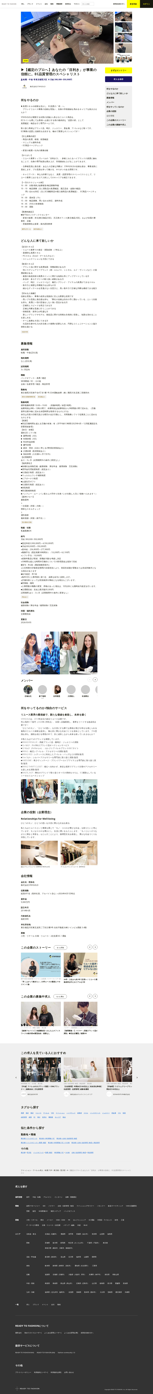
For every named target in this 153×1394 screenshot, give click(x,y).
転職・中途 (28, 79)
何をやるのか (112, 88)
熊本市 (93, 1292)
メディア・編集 (68, 1225)
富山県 (63, 1257)
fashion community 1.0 (66, 1352)
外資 (79, 1225)
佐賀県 (71, 1292)
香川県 (109, 1283)
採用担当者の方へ (87, 1333)
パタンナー (101, 1206)
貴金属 (114, 1113)
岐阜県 (47, 1266)
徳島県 (102, 1283)
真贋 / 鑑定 (48, 1152)
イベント (45, 1304)
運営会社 (18, 1333)
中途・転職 (37, 1197)
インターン (59, 1197)
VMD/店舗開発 (131, 1206)
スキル (86, 1113)
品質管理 (24, 1117)
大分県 (102, 1292)
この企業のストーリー (116, 120)
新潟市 (53, 1257)
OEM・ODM (60, 1220)
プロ (119, 1113)
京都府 (55, 1274)
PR (69, 1220)
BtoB (85, 1225)
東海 (28, 1266)
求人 (28, 1304)
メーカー (50, 1220)
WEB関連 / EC (59, 1152)
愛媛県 (117, 1283)
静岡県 (55, 1266)
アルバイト (48, 1197)
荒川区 (29, 1152)
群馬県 (62, 1243)
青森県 (63, 1234)
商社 (42, 1220)
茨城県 (47, 1243)
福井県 (78, 1257)
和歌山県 (115, 1274)
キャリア (58, 1117)
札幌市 (53, 1234)
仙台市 (85, 1234)
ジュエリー (106, 1113)
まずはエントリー (118, 70)
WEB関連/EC (43, 1211)
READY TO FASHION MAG (24, 1352)
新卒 (28, 1197)
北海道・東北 (31, 1234)
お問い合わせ (69, 1372)
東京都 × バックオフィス (29, 1138)
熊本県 (86, 1292)
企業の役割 (111, 111)
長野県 (94, 1257)
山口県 (94, 1283)
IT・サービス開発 (32, 1225)
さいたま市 (79, 1243)
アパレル (46, 1113)
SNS (52, 1113)
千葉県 (89, 1243)
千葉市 (96, 1243)
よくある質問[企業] (71, 1333)
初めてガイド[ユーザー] (33, 1333)
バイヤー (51, 1206)
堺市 (82, 1274)
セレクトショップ (79, 1220)
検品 (64, 1117)
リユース (38, 1113)
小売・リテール (32, 1220)
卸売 (116, 1220)
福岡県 (47, 1292)
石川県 (70, 1257)
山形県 (102, 1234)
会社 (53, 1304)
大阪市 (77, 1274)
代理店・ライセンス (104, 1220)
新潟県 (47, 1257)
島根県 (55, 1283)
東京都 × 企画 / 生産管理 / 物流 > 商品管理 (85, 1143)
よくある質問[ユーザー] (52, 1333)
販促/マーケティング (115, 1206)
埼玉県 (70, 1243)
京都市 (61, 1274)
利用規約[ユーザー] (41, 1372)
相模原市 (69, 1248)
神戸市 (97, 1274)
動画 (59, 1304)
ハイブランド (71, 1113)
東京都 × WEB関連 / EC (47, 1138)
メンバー (110, 102)
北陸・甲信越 (31, 1257)
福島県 (109, 1234)
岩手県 (70, 1234)
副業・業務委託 (71, 1197)
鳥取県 (47, 1283)
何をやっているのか (115, 106)
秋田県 (94, 1234)
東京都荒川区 (41, 79)
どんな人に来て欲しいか (117, 93)
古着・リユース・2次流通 (51, 1225)
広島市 (85, 1283)
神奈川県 (48, 1248)
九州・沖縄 (30, 1292)
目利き (44, 1117)
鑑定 (32, 1113)
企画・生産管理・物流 (66, 1206)
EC (35, 1117)
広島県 (78, 1283)
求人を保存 (118, 79)
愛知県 (77, 1266)
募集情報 (110, 97)
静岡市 (61, 1266)
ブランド (36, 1304)
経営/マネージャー (33, 1206)
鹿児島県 (118, 1292)
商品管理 (90, 1152)
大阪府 (70, 1274)
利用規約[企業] (56, 1372)
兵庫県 (91, 1274)
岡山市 (69, 1283)
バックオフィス (95, 1113)
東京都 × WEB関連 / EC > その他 (59, 1143)
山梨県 (86, 1257)
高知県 (125, 1283)
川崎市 (61, 1248)
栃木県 (55, 1243)
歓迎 (124, 1113)
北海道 (47, 1234)
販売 (34, 1211)
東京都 (23, 1152)
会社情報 (110, 115)
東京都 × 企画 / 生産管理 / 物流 (67, 1138)
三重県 (94, 1266)
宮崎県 (110, 1292)
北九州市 (54, 1292)
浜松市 (68, 1266)
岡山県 (62, 1283)
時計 (38, 1117)
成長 (30, 1117)
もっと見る (60, 948)
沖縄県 (127, 1292)
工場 (122, 1220)
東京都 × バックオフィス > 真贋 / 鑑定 (33, 1143)
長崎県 (78, 1292)
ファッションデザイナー (85, 1206)
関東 (28, 1243)
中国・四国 (30, 1283)
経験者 (79, 1113)
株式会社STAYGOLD (37, 86)
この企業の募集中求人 (116, 124)
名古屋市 (84, 1266)
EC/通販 (92, 1220)
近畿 (28, 1274)
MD (44, 1206)
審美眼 (51, 1117)
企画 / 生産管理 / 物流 (79, 1152)
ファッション (60, 1113)
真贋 (22, 1113)
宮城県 (78, 1234)
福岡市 (61, 1292)
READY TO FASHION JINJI (46, 1352)
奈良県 (107, 1274)
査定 (27, 1113)
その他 (67, 1152)
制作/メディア (56, 1211)
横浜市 (55, 1248)
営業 (28, 1211)
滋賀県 (47, 1274)
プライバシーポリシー (23, 1372)
